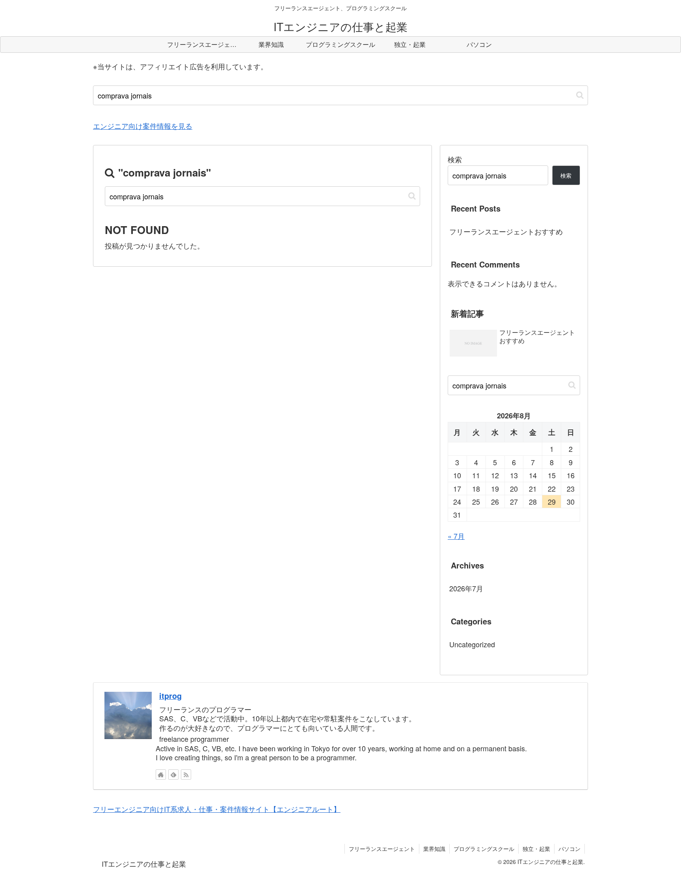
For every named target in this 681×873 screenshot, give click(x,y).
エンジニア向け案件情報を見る (142, 126)
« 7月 (456, 536)
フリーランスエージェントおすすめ (506, 231)
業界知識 (434, 849)
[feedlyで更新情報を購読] (173, 774)
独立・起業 (536, 849)
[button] (580, 95)
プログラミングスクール (484, 849)
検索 (455, 159)
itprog (170, 695)
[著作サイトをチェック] (161, 774)
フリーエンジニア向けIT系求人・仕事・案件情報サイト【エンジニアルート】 (216, 809)
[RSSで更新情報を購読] (186, 774)
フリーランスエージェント (382, 849)
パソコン (569, 849)
